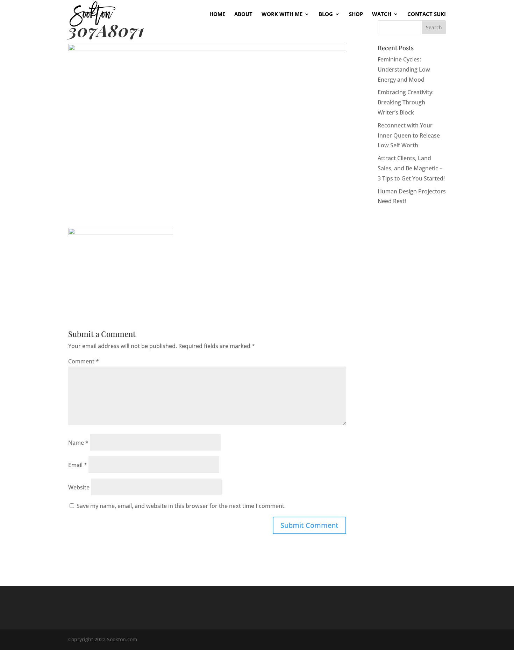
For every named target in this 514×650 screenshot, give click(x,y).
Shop (356, 14)
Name (78, 442)
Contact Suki (426, 14)
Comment (83, 361)
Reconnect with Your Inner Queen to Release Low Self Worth (409, 135)
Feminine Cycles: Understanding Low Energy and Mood (404, 69)
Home (217, 14)
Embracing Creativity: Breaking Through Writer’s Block (406, 102)
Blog (326, 14)
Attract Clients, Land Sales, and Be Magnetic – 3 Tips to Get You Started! (411, 168)
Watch (381, 14)
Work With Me (282, 14)
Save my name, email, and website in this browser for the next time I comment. (181, 506)
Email (77, 465)
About (243, 14)
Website (79, 487)
